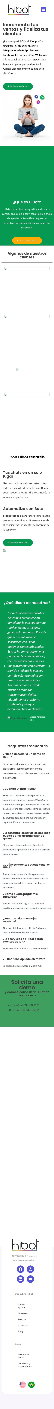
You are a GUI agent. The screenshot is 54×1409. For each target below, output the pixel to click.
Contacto (23, 1325)
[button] (43, 9)
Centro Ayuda (21, 1306)
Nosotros (23, 1313)
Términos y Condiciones (25, 1365)
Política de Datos (23, 1356)
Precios (22, 1319)
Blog (20, 1331)
